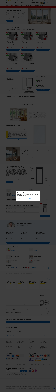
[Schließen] (38, 192)
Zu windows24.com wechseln (33, 198)
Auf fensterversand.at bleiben (23, 198)
